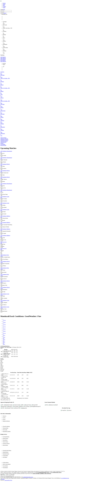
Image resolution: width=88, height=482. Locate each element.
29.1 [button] (27, 385)
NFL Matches (3, 59)
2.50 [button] (1, 167)
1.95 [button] (22, 378)
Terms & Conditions (6, 426)
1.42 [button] (1, 173)
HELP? (5, 13)
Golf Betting (5, 457)
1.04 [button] (1, 284)
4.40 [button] (18, 378)
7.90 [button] (1, 286)
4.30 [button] (1, 279)
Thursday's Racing (4, 140)
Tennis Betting (5, 467)
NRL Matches (3, 58)
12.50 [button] (1, 240)
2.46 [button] (1, 219)
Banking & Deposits (6, 421)
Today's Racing (3, 137)
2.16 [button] (1, 232)
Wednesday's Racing (4, 139)
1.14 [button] (1, 297)
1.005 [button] (1, 238)
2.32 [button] (1, 305)
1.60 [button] (1, 189)
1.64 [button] (1, 199)
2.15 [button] (18, 392)
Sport (4, 64)
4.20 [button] (1, 253)
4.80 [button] (1, 299)
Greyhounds (2, 144)
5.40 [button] (1, 273)
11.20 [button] (28, 388)
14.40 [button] (28, 395)
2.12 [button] (1, 227)
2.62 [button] (1, 176)
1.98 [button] (1, 310)
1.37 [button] (1, 160)
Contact (4, 6)
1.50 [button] (1, 156)
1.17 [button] (1, 277)
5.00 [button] (22, 381)
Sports (4, 4)
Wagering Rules (5, 428)
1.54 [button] (1, 303)
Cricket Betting (5, 455)
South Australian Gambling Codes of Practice (42, 473)
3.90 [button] (18, 374)
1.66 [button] (1, 212)
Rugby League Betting (6, 464)
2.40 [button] (1, 154)
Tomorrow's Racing (4, 138)
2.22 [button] (1, 180)
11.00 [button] (18, 388)
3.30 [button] (22, 395)
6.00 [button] (22, 385)
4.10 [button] (1, 266)
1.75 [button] (1, 193)
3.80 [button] (1, 260)
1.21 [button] (1, 258)
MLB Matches (3, 61)
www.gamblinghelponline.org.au (42, 472)
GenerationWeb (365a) (8, 480)
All (3, 66)
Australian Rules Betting (7, 450)
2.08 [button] (1, 214)
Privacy (4, 419)
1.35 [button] (22, 392)
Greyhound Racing (6, 436)
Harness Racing (5, 438)
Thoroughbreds (3, 142)
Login (1, 9)
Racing (4, 3)
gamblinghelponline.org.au (28, 477)
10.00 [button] (18, 395)
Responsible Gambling (6, 431)
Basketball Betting (6, 453)
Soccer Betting (5, 465)
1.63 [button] (1, 225)
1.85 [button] (22, 374)
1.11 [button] (1, 271)
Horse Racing (5, 440)
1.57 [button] (1, 182)
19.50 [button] (1, 247)
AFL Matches (3, 57)
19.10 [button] (28, 381)
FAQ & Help (5, 429)
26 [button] (17, 385)
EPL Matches (3, 60)
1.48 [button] (1, 221)
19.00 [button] (18, 381)
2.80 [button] (1, 163)
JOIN (4, 9)
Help (4, 5)
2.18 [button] (1, 186)
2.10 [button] (1, 201)
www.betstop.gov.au (65, 478)
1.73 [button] (1, 312)
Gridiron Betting (6, 462)
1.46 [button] (1, 169)
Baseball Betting (5, 452)
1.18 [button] (1, 251)
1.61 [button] (1, 234)
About (4, 7)
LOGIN (2, 13)
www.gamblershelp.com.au (55, 472)
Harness (2, 143)
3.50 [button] (22, 388)
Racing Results (3, 145)
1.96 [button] (1, 195)
